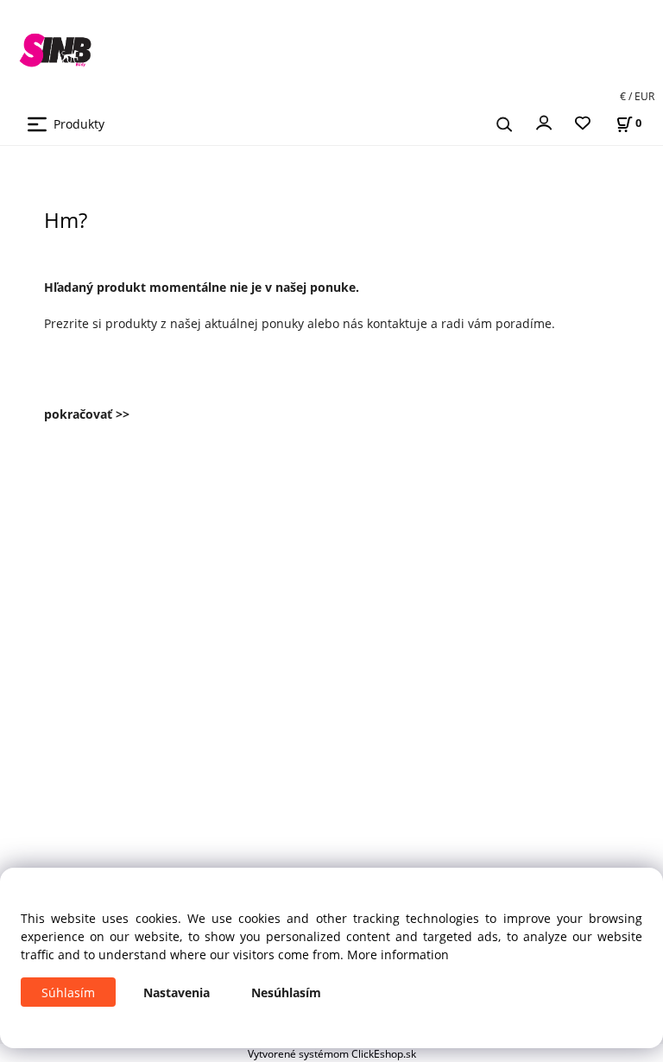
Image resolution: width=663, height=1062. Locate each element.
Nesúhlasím (286, 992)
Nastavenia (176, 992)
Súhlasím (68, 992)
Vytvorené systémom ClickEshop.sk (332, 1053)
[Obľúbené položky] (582, 124)
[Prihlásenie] (543, 122)
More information (398, 954)
